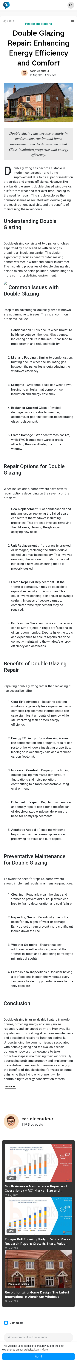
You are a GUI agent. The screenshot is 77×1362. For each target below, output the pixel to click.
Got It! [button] (38, 1356)
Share (10, 20)
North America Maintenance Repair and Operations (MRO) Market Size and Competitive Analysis (36, 1190)
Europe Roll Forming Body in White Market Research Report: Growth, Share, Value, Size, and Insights (38, 1243)
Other (11, 1178)
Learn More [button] (41, 1349)
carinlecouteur (39, 71)
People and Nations (38, 24)
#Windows (10, 1086)
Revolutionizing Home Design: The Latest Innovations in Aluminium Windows (37, 1294)
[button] (70, 5)
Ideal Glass (50, 334)
